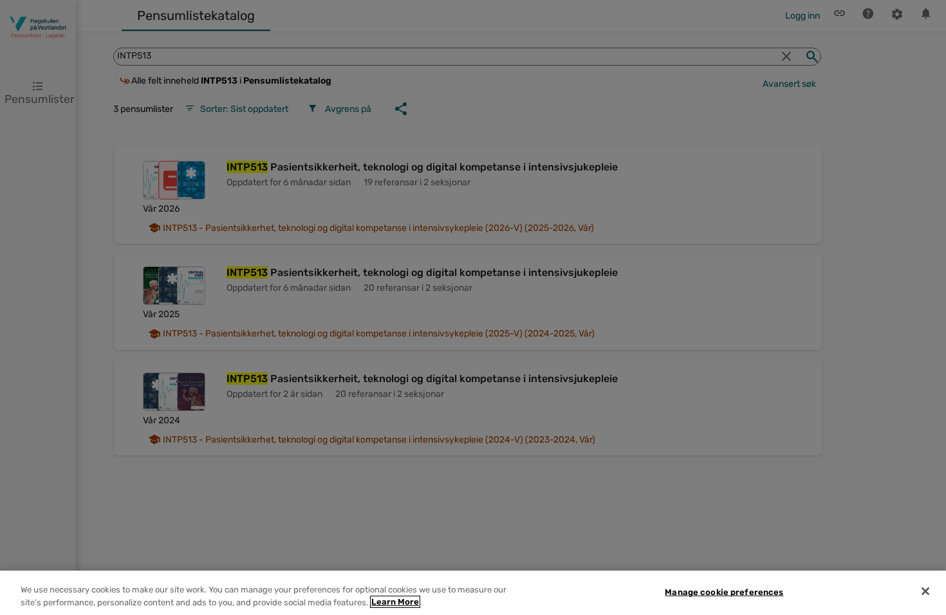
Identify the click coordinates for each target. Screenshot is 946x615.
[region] (473, 593)
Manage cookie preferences (724, 592)
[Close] (925, 591)
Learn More (395, 602)
